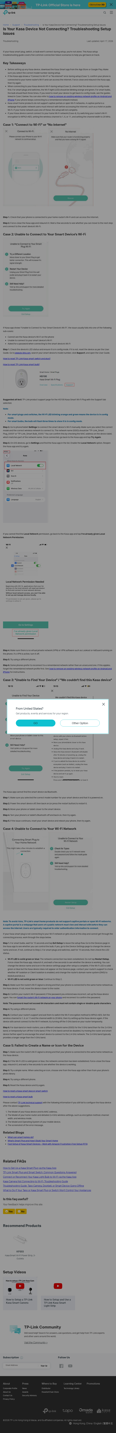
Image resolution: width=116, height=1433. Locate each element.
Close (103, 704)
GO (36, 723)
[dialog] (58, 716)
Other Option (80, 723)
